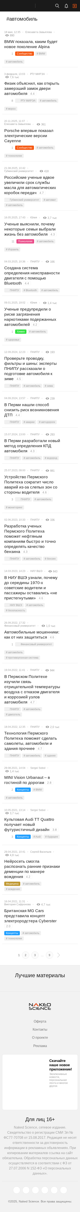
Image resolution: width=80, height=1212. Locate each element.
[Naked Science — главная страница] (22, 5)
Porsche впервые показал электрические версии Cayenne (28, 135)
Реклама (40, 1046)
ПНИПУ (35, 261)
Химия (21, 331)
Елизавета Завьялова (38, 32)
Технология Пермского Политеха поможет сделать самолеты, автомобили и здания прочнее (30, 741)
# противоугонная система (22, 657)
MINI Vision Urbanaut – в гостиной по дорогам (27, 780)
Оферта (40, 1021)
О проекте (40, 1037)
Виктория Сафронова (17, 904)
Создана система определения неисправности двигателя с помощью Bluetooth (32, 275)
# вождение (13, 889)
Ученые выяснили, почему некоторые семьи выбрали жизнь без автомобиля (30, 229)
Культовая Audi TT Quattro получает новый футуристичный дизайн (30, 824)
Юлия (33, 217)
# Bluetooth (30, 290)
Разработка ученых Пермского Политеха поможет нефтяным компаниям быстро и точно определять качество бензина (30, 539)
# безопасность (15, 610)
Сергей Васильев (40, 851)
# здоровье (12, 339)
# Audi (37, 836)
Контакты (40, 1029)
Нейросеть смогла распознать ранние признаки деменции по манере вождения (32, 869)
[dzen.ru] (44, 1190)
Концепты (23, 789)
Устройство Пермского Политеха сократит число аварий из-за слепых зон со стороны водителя (30, 484)
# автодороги (47, 422)
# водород (51, 458)
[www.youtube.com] (35, 1190)
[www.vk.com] (26, 1190)
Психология (25, 241)
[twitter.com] (16, 1190)
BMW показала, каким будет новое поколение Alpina (31, 44)
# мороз (11, 108)
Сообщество (24, 53)
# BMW (41, 53)
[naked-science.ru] (63, 1190)
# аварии (29, 422)
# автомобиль (14, 61)
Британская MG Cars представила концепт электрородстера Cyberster (30, 918)
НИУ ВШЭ (36, 571)
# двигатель (13, 714)
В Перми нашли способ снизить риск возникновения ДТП (31, 410)
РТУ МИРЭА (37, 74)
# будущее (51, 836)
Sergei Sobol (37, 767)
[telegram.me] (54, 1190)
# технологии (14, 155)
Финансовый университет (20, 625)
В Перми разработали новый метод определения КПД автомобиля (32, 445)
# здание (50, 755)
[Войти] (75, 6)
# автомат (50, 199)
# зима (49, 385)
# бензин (50, 558)
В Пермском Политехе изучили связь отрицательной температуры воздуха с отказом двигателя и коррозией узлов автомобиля (32, 689)
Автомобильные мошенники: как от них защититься (31, 634)
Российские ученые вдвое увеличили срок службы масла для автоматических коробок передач (30, 185)
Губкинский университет (19, 171)
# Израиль (12, 249)
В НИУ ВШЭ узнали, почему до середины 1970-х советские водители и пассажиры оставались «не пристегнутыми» (31, 587)
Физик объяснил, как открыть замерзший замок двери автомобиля (31, 88)
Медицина (12, 883)
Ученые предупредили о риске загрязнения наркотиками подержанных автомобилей (30, 317)
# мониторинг (14, 507)
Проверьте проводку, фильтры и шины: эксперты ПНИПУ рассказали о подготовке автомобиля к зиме (30, 368)
